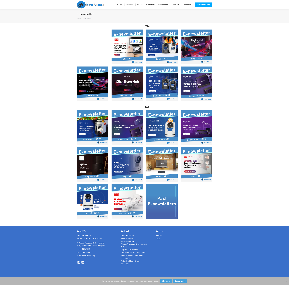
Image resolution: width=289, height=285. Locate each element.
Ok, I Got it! (166, 281)
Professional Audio (127, 238)
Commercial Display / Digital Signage (133, 252)
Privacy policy (180, 281)
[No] (286, 281)
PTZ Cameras (125, 258)
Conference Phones (127, 235)
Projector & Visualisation (129, 250)
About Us (159, 235)
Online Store (125, 264)
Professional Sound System (130, 261)
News (158, 239)
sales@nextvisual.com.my (86, 255)
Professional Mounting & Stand (132, 255)
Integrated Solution (127, 241)
